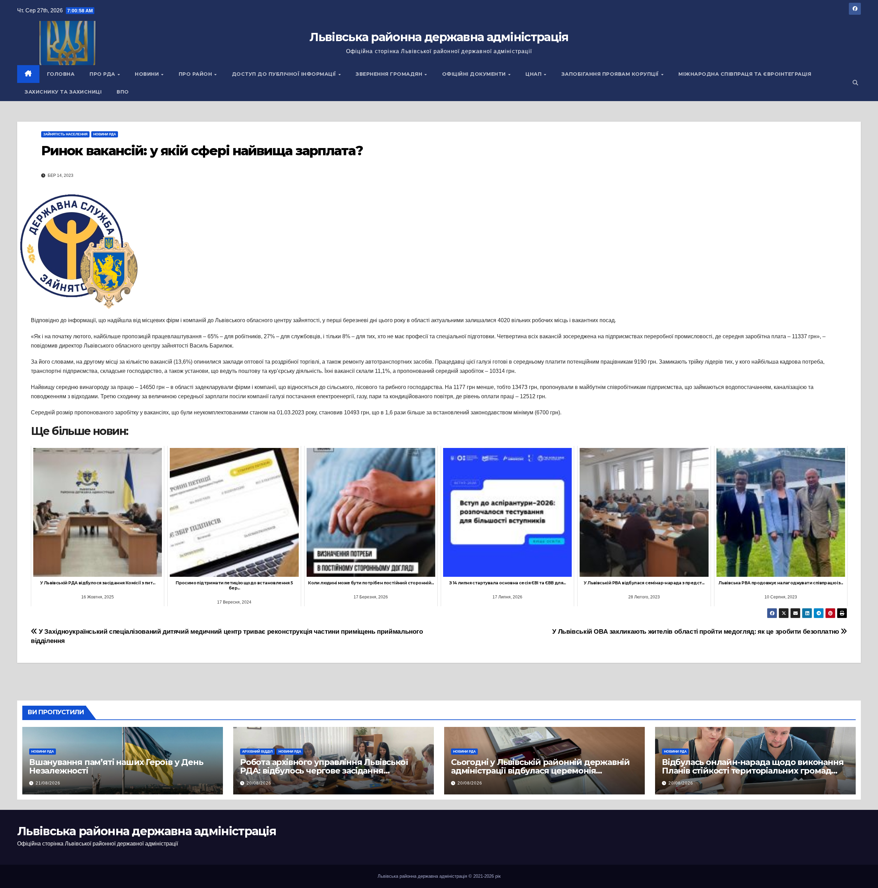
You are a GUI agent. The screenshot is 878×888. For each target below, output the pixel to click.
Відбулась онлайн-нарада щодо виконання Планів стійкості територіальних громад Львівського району (752, 770)
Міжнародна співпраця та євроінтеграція (744, 74)
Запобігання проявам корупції (611, 74)
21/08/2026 (48, 783)
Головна (61, 74)
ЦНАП (534, 74)
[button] (855, 83)
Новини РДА (104, 134)
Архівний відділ (257, 751)
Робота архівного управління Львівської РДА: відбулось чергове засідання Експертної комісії (324, 770)
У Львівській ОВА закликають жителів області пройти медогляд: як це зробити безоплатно (696, 631)
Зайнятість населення (65, 134)
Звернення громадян (390, 74)
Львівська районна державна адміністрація (438, 37)
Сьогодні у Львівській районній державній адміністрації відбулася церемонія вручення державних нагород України (540, 770)
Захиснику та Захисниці (63, 92)
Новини (148, 74)
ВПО (123, 92)
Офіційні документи (475, 74)
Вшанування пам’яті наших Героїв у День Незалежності (116, 766)
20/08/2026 (259, 783)
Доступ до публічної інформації (285, 74)
